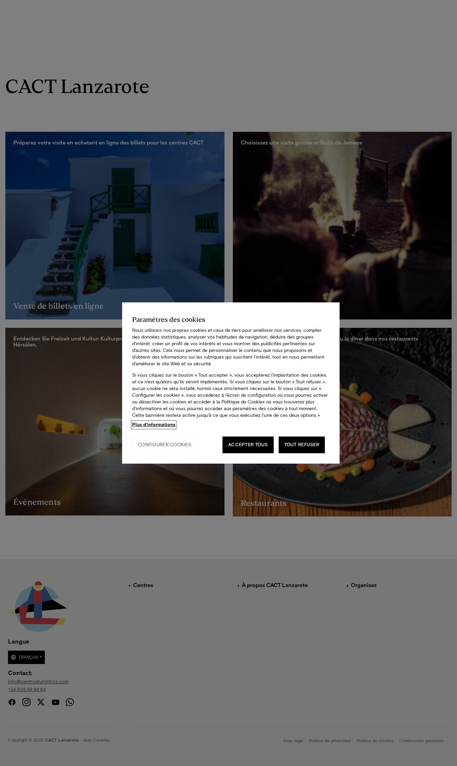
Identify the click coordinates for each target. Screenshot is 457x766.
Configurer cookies (164, 445)
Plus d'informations (153, 424)
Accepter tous (248, 445)
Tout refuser (301, 445)
